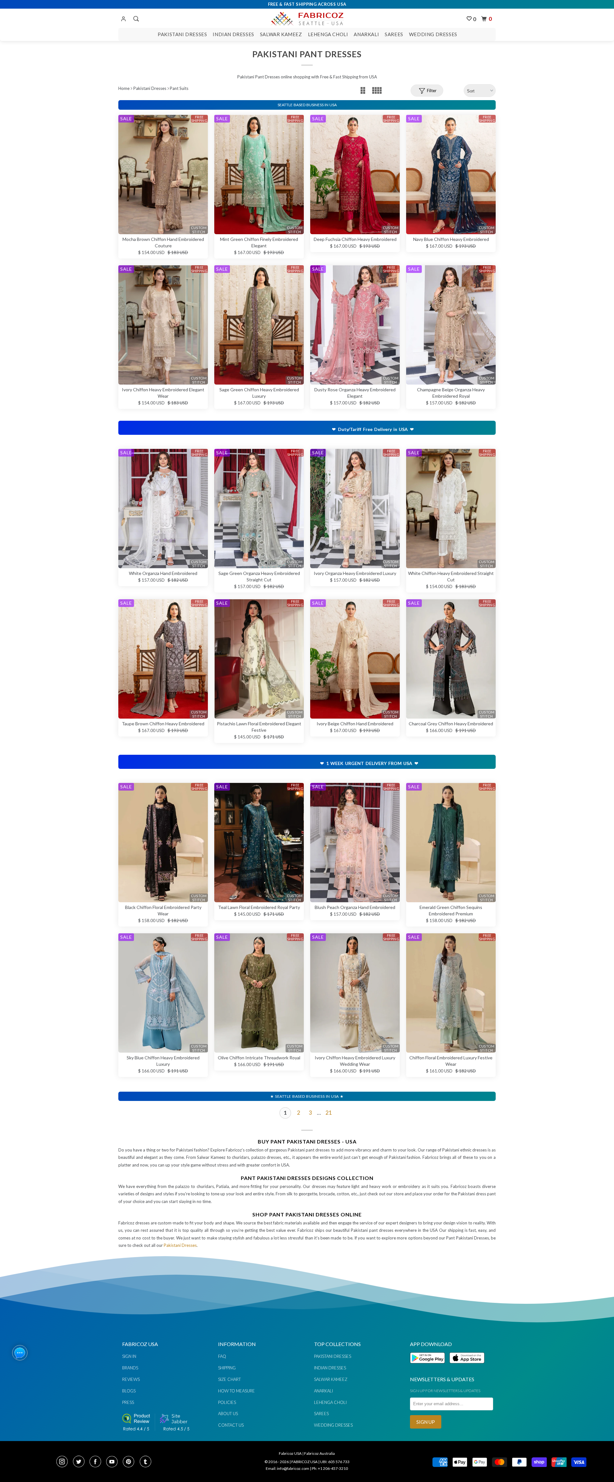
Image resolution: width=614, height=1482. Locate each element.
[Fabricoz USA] (307, 18)
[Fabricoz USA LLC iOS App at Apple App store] (466, 1367)
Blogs (129, 1390)
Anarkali (366, 34)
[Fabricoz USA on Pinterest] (130, 1462)
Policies (227, 1402)
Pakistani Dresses (182, 34)
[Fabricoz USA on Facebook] (97, 1462)
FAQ (222, 1356)
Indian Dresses (233, 34)
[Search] (135, 19)
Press (128, 1402)
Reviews (131, 1379)
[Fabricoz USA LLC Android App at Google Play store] (429, 1367)
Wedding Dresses (433, 34)
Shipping (227, 1367)
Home (124, 88)
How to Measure (236, 1390)
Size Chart (229, 1379)
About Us (228, 1413)
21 (329, 1112)
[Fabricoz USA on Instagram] (64, 1462)
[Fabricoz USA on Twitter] (80, 1462)
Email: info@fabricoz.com (287, 1468)
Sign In (129, 1356)
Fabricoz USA (290, 1453)
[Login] (123, 19)
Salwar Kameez (281, 34)
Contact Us (231, 1425)
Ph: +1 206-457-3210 (330, 1468)
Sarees (394, 34)
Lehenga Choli (328, 34)
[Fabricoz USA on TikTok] (146, 1462)
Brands (130, 1367)
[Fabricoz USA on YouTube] (114, 1462)
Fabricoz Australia (319, 1453)
